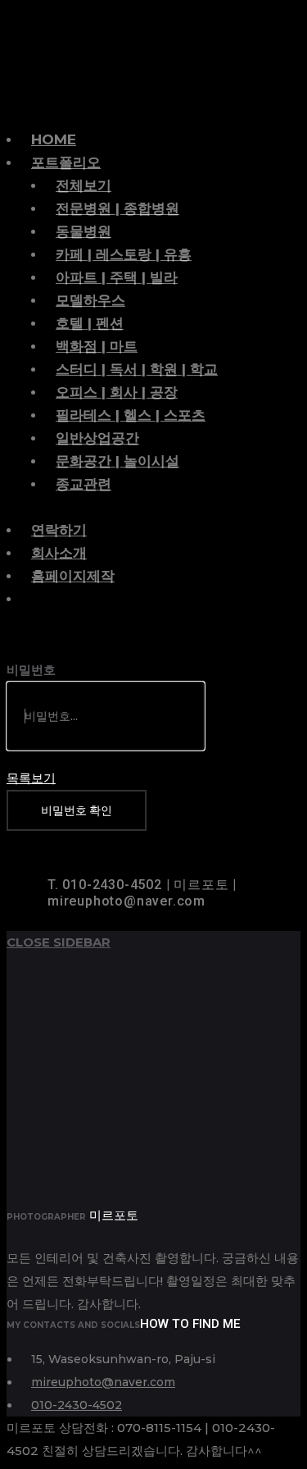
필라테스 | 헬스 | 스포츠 (130, 415)
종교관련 (83, 484)
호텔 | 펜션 (90, 323)
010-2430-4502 (76, 1405)
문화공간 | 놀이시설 (117, 461)
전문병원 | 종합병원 (117, 208)
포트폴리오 (66, 162)
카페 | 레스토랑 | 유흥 (124, 254)
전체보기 (83, 185)
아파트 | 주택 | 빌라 (117, 277)
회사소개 (59, 553)
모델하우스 (90, 300)
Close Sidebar (59, 942)
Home (53, 139)
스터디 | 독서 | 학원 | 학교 (137, 369)
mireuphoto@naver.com (103, 1382)
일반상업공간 (97, 438)
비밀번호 (31, 669)
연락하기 (59, 530)
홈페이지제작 (73, 576)
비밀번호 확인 (76, 810)
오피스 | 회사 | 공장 (117, 392)
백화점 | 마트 (97, 346)
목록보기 (31, 778)
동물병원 (83, 231)
